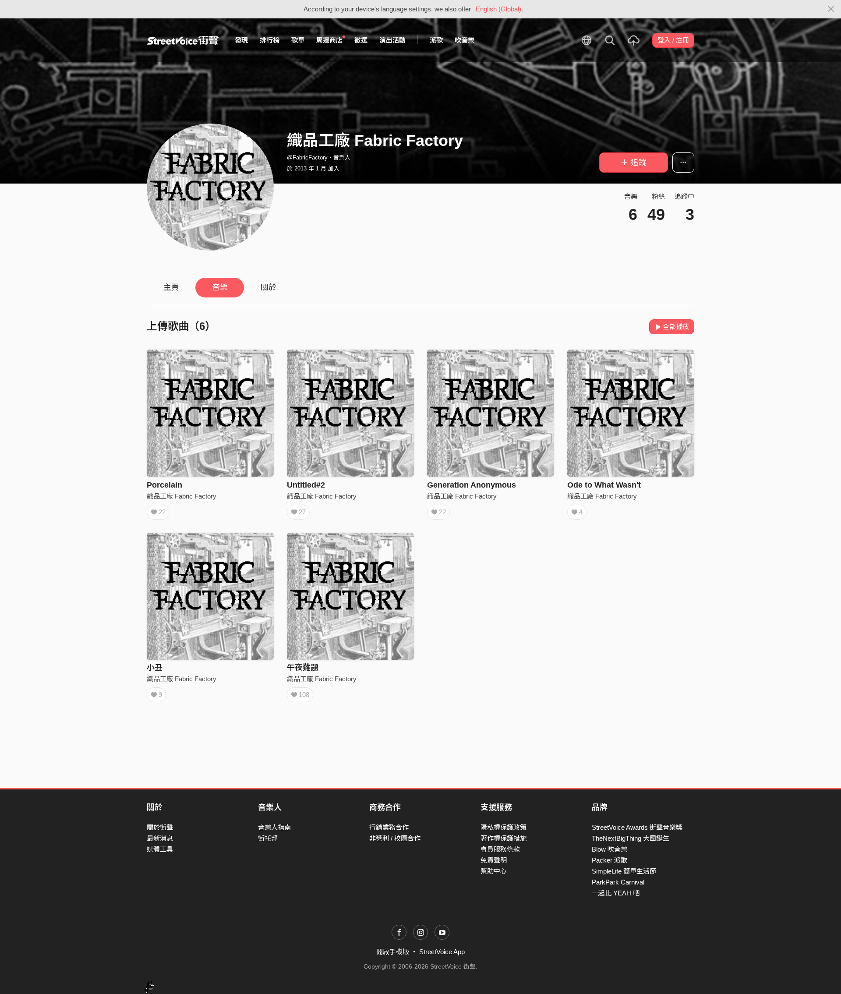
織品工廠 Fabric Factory (181, 496)
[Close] (831, 9)
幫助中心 (494, 871)
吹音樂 (464, 40)
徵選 (360, 40)
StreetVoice (183, 40)
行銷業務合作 (389, 827)
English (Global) (498, 9)
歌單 (297, 40)
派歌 (436, 40)
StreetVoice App (442, 951)
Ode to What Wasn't (604, 485)
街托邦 (268, 838)
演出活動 (392, 40)
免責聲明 (494, 860)
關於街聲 (160, 827)
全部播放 (676, 326)
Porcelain (164, 485)
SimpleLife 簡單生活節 (624, 871)
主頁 (171, 287)
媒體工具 (160, 849)
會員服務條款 (500, 849)
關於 (268, 287)
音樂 (220, 287)
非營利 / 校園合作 (394, 838)
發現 (241, 40)
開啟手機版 (392, 951)
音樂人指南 (274, 827)
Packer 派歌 (609, 860)
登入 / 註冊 (673, 40)
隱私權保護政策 (504, 827)
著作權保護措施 (504, 838)
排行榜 (269, 40)
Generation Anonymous (471, 485)
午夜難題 (302, 667)
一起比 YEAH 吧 (616, 893)
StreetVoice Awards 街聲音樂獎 (637, 827)
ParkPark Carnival (618, 882)
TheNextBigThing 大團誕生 (630, 838)
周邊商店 (329, 40)
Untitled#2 (306, 485)
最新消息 (160, 838)
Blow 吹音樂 (609, 849)
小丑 (155, 667)
